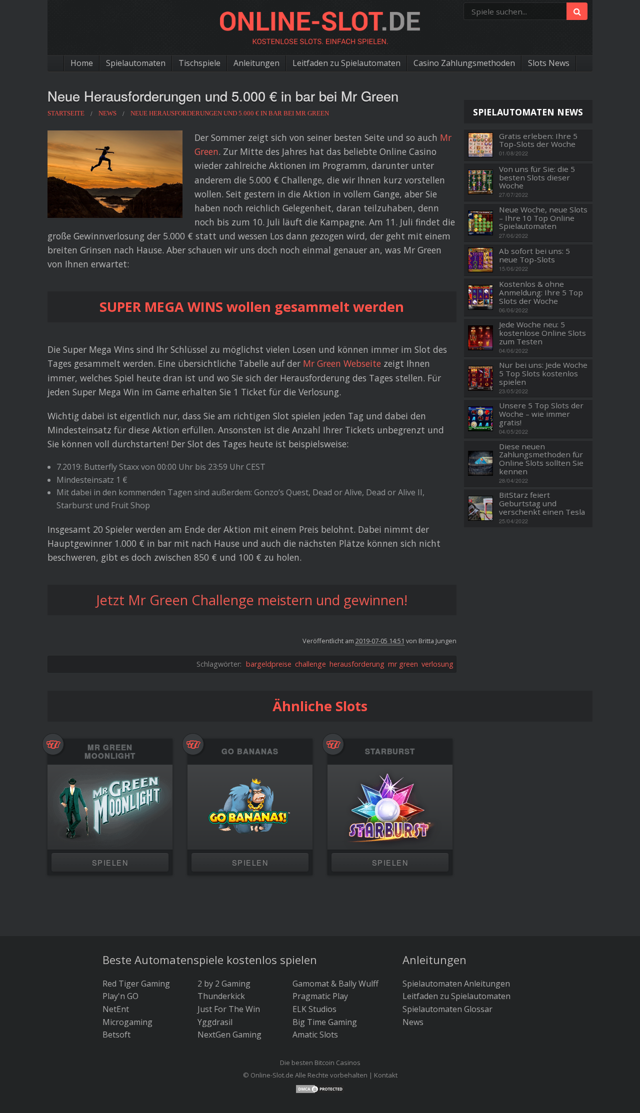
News (413, 1022)
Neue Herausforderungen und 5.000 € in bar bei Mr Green (223, 95)
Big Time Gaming (324, 1022)
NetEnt (115, 1009)
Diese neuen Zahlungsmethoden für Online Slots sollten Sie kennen (541, 459)
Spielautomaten (136, 62)
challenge (310, 664)
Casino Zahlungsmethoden (464, 62)
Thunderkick (221, 996)
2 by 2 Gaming (224, 983)
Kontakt (386, 1075)
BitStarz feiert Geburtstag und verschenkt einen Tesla (542, 503)
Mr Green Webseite (342, 363)
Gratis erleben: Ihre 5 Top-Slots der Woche (538, 140)
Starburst (390, 751)
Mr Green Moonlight (109, 751)
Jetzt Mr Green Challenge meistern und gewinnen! (252, 600)
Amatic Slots (315, 1034)
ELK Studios (314, 1009)
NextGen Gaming (230, 1034)
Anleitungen (257, 62)
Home (81, 62)
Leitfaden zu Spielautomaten (346, 62)
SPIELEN (110, 862)
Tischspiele (199, 62)
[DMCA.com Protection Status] (320, 1088)
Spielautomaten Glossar (447, 1009)
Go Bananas (250, 751)
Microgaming (127, 1022)
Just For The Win (229, 1009)
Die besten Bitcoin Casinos (320, 1062)
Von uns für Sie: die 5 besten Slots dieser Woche (537, 177)
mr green (403, 664)
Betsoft (116, 1034)
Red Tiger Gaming (136, 983)
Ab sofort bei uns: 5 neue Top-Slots (534, 255)
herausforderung (357, 664)
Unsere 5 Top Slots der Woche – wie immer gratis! (541, 413)
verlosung (438, 664)
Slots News (549, 62)
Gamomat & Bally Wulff (335, 983)
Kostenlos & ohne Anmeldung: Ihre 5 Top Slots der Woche (541, 292)
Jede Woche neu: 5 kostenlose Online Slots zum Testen (542, 332)
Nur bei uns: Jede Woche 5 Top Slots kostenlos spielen (543, 373)
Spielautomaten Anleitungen (456, 983)
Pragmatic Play (320, 996)
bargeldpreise (269, 664)
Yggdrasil (215, 1022)
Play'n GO (120, 996)
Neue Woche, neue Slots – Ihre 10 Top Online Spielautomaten (543, 217)
